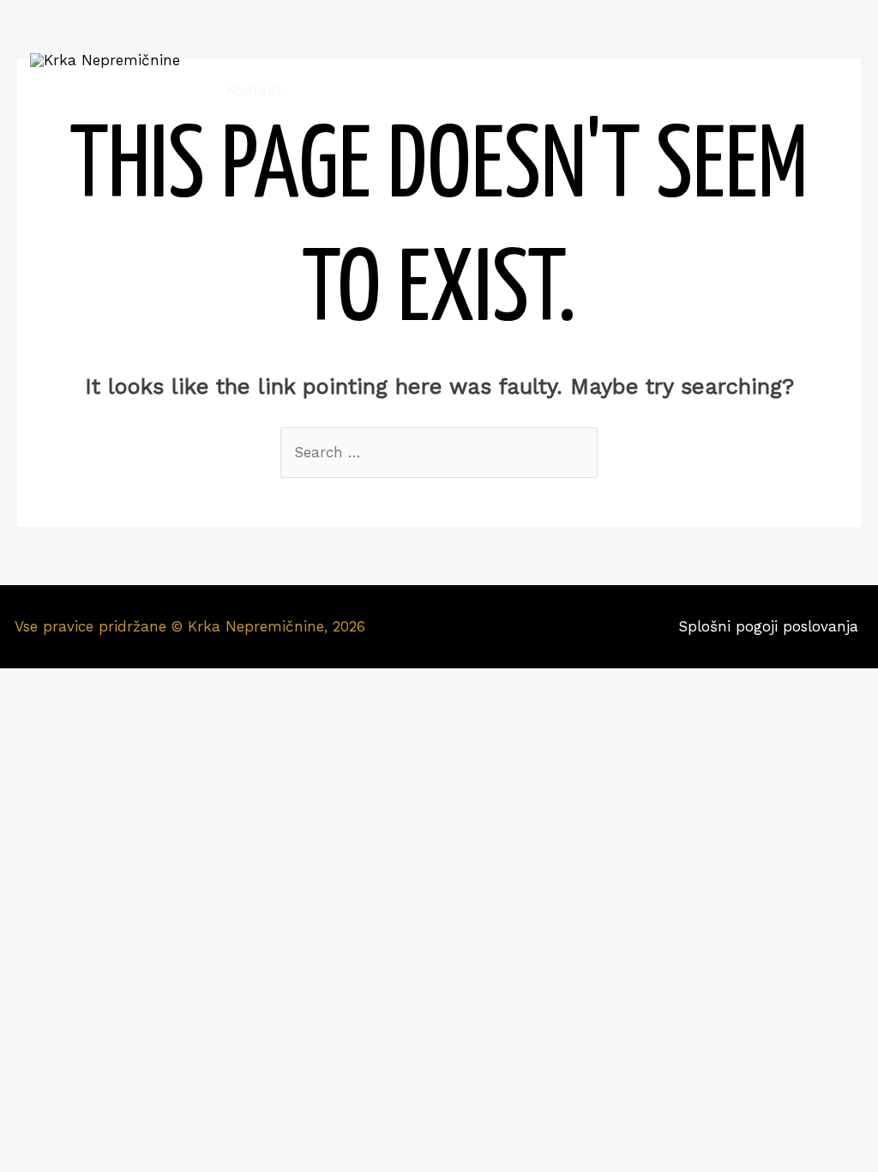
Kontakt (254, 90)
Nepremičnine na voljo (385, 30)
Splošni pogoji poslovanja (770, 626)
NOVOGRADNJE (549, 30)
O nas (654, 30)
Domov (251, 30)
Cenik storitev (751, 30)
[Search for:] (439, 452)
